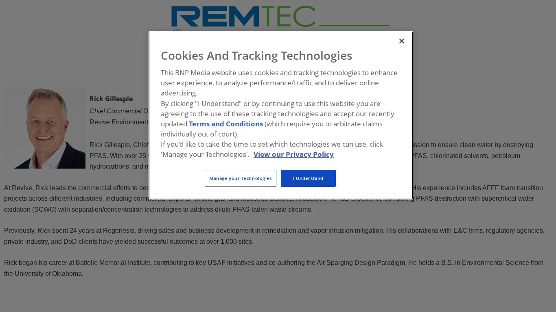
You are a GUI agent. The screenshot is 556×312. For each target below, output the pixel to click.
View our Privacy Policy (294, 154)
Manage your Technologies (240, 178)
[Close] (402, 41)
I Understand (308, 178)
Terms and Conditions (226, 123)
